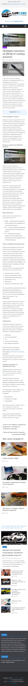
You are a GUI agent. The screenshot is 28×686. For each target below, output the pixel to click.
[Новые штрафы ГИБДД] (14, 443)
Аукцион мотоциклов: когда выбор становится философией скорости (12, 552)
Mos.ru (4, 373)
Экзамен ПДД (5, 526)
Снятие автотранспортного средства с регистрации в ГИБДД (14, 433)
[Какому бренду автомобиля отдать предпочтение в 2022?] (5, 610)
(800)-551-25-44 (20, 660)
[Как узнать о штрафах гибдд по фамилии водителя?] (14, 493)
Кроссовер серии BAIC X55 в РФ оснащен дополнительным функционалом (19, 592)
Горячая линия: (14, 21)
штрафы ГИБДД (8, 528)
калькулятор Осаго (14, 526)
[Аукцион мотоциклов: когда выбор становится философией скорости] (14, 538)
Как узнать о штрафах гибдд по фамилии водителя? (13, 509)
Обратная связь (10, 662)
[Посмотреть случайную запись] (25, 26)
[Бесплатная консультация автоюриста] (3, 26)
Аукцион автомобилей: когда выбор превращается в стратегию (17, 4)
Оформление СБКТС (17, 601)
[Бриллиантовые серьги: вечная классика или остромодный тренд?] (5, 573)
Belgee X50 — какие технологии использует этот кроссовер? (19, 582)
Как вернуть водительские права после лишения (14, 483)
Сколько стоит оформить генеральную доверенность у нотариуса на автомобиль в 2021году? (14, 427)
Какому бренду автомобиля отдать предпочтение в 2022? (18, 609)
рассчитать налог (18, 528)
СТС (6, 339)
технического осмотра (17, 352)
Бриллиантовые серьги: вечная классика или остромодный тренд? (18, 572)
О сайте (3, 662)
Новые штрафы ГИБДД (10, 458)
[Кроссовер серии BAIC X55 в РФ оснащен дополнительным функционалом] (5, 593)
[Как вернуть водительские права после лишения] (14, 467)
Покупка (4, 546)
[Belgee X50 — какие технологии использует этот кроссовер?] (5, 583)
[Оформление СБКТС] (5, 602)
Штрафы (4, 47)
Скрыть (18, 112)
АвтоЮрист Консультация (15, 59)
